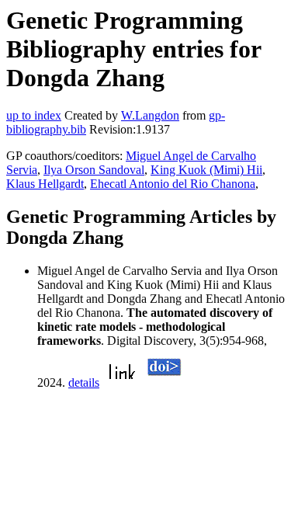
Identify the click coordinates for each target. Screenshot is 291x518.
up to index (33, 115)
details (83, 382)
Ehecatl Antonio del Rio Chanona (172, 183)
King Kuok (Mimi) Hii (206, 169)
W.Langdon (150, 115)
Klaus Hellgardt (45, 183)
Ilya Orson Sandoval (93, 169)
